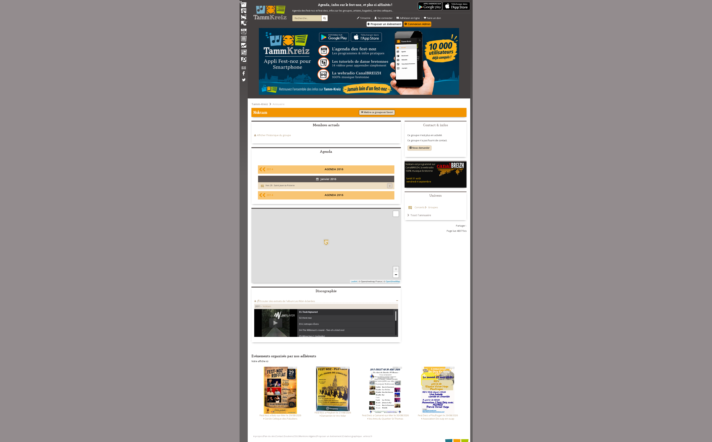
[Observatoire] (243, 46)
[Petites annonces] (243, 60)
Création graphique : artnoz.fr (357, 436)
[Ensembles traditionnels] (243, 21)
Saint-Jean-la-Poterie (284, 185)
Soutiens (288, 436)
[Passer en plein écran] (396, 214)
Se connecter (385, 18)
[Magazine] (243, 53)
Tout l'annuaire (420, 215)
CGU (296, 436)
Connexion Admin (419, 24)
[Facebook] (243, 74)
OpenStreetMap (393, 281)
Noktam (267, 306)
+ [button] (396, 269)
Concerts (419, 207)
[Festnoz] (243, 4)
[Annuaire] (243, 39)
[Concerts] (243, 11)
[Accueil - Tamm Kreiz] (270, 11)
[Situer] (389, 185)
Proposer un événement (329, 436)
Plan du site (269, 436)
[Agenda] (243, 32)
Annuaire (279, 104)
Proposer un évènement (385, 24)
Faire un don (434, 18)
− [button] (396, 274)
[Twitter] (243, 81)
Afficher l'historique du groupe (274, 135)
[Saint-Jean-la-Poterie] (326, 242)
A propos (258, 436)
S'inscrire (365, 18)
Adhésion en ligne (410, 18)
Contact (279, 436)
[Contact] (243, 69)
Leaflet (354, 281)
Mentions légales (307, 436)
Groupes (433, 207)
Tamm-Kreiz (259, 104)
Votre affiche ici (259, 361)
